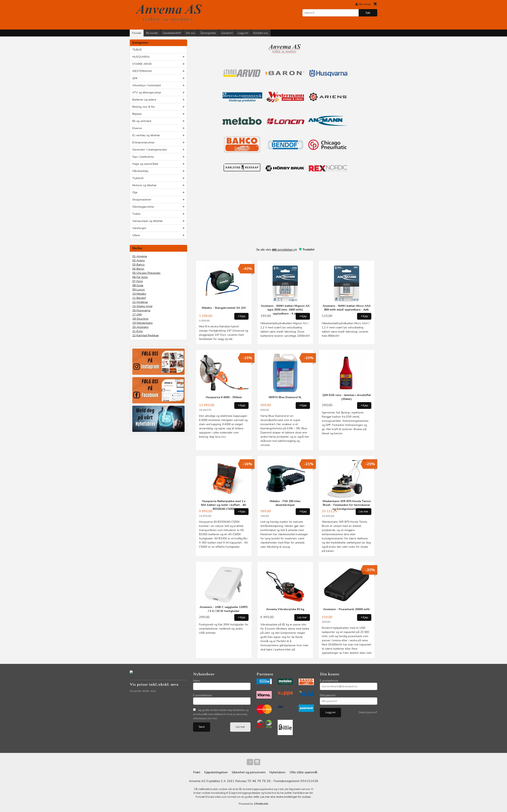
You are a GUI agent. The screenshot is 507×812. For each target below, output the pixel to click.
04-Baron (138, 269)
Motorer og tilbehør (144, 185)
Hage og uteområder (145, 164)
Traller (136, 214)
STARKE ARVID (142, 64)
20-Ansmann (140, 327)
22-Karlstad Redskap (145, 335)
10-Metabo (139, 294)
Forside (136, 33)
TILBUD (137, 50)
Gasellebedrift (172, 33)
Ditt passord (327, 695)
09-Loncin (138, 289)
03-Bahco (138, 265)
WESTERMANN (142, 71)
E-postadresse (329, 681)
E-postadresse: (202, 695)
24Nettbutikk (261, 804)
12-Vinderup (140, 302)
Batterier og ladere (144, 100)
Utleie (136, 235)
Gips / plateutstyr (143, 157)
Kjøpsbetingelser (216, 772)
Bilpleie (137, 114)
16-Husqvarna (141, 310)
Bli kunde (152, 33)
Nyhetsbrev (277, 772)
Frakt (196, 772)
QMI (134, 78)
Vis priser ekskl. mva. (143, 691)
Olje (134, 192)
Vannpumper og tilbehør (147, 221)
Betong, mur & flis (143, 107)
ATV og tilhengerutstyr (146, 92)
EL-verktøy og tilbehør (146, 135)
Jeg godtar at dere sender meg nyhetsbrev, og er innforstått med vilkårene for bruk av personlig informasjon (221, 714)
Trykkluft (137, 178)
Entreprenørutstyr (143, 142)
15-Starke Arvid (142, 306)
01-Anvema (139, 256)
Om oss (190, 33)
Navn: (196, 681)
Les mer (240, 727)
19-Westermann (142, 323)
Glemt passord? (368, 712)
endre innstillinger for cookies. (293, 797)
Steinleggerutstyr (143, 207)
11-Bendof (139, 298)
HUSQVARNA (141, 57)
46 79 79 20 (261, 781)
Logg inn (243, 33)
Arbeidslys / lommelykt (146, 85)
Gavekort (227, 33)
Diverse (137, 128)
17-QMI (137, 314)
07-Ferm (137, 281)
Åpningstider (208, 33)
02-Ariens (138, 260)
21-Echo (137, 331)
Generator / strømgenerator (149, 149)
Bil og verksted (141, 121)
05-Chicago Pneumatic (146, 273)
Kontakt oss (260, 33)
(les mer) (212, 718)
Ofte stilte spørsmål (303, 772)
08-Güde (137, 285)
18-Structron (140, 319)
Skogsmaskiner (141, 199)
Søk (368, 13)
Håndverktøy (140, 171)
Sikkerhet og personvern (248, 772)
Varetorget (139, 228)
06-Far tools (140, 277)
